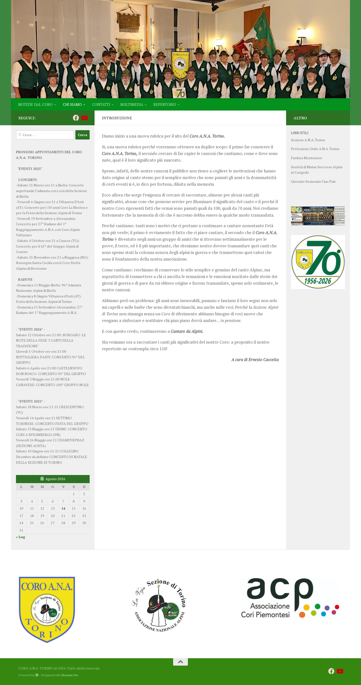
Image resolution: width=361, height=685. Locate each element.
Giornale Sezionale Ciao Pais (313, 181)
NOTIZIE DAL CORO (35, 104)
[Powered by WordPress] (36, 675)
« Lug (20, 536)
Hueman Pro (69, 675)
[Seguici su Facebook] (76, 118)
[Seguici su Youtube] (84, 118)
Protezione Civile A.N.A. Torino (315, 148)
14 (63, 508)
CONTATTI (101, 104)
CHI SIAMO (72, 104)
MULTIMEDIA (131, 104)
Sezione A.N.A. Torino (308, 140)
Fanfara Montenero (306, 157)
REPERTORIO (164, 104)
